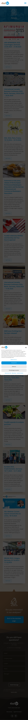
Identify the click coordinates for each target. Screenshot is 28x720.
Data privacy (14, 373)
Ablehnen (14, 366)
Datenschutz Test (8, 373)
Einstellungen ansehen (14, 370)
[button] (26, 347)
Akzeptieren (14, 363)
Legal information (20, 373)
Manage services (14, 359)
